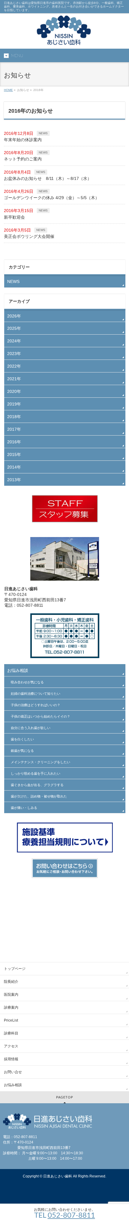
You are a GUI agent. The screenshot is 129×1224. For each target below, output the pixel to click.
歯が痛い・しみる (24, 807)
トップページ (15, 969)
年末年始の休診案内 (23, 139)
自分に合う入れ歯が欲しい (30, 728)
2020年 (14, 391)
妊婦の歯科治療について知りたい (35, 693)
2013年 (14, 479)
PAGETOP (64, 1097)
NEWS (43, 133)
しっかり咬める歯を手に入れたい (35, 773)
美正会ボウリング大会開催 (29, 236)
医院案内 (11, 994)
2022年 (14, 366)
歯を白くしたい (22, 739)
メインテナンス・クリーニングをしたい (40, 762)
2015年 (14, 454)
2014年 (14, 467)
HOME (8, 90)
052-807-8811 (71, 1215)
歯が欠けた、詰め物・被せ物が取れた (39, 796)
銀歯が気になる (22, 750)
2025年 (14, 328)
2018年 (14, 416)
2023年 (14, 353)
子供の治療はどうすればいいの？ (35, 705)
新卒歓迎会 (14, 217)
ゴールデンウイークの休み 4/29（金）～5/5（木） (51, 197)
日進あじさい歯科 (57, 1176)
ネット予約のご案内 (23, 158)
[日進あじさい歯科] (64, 39)
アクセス (11, 1046)
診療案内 (11, 1007)
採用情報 (11, 1059)
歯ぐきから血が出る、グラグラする (37, 785)
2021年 (14, 378)
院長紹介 (11, 982)
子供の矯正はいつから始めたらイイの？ (40, 716)
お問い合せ (13, 1072)
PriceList (11, 1020)
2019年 (14, 404)
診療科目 (11, 1033)
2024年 (14, 341)
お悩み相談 (17, 670)
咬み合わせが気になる (27, 682)
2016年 (14, 441)
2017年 (14, 429)
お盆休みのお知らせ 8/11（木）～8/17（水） (48, 178)
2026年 (14, 316)
